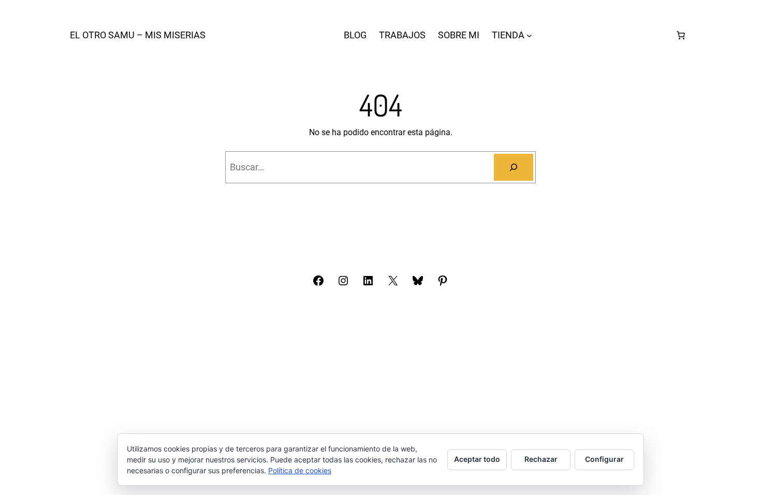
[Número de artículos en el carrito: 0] (680, 35)
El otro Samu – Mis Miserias (138, 35)
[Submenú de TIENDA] (529, 35)
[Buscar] (513, 167)
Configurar (604, 459)
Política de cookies (299, 470)
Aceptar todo (477, 459)
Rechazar (541, 459)
